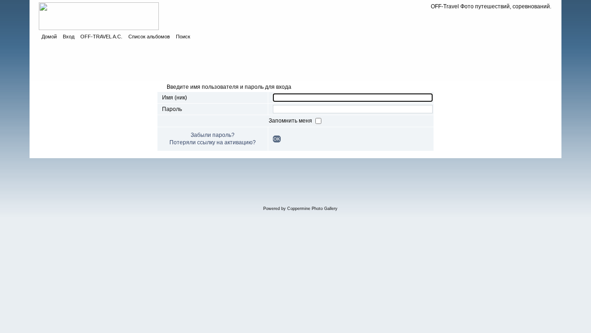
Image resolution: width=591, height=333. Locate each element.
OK (276, 139)
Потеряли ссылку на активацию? (212, 142)
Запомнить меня (291, 120)
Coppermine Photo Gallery (312, 208)
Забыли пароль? (213, 135)
